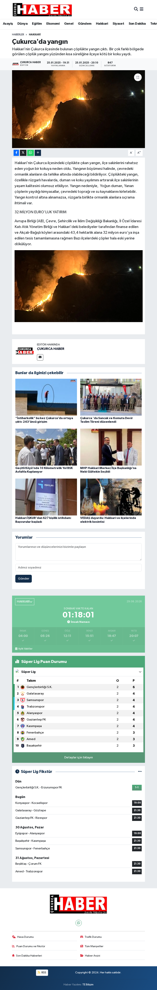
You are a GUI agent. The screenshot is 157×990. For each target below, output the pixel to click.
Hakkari (102, 23)
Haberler (18, 34)
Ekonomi (53, 23)
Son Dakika (137, 23)
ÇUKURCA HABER (50, 349)
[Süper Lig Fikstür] (140, 771)
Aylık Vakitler (25, 648)
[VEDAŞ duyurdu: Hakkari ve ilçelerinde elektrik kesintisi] (111, 497)
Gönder (23, 578)
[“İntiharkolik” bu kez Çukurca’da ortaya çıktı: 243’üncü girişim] (46, 397)
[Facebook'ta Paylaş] (16, 153)
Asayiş (8, 23)
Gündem (84, 23)
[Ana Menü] (141, 9)
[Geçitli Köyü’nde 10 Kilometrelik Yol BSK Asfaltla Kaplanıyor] (46, 447)
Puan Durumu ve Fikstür (30, 946)
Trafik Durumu (93, 936)
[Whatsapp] (78, 923)
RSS (43, 972)
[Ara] (136, 9)
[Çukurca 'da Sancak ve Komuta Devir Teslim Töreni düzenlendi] (111, 397)
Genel (69, 23)
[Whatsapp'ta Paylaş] (30, 153)
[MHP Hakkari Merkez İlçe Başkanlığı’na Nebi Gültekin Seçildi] (111, 447)
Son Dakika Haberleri (29, 955)
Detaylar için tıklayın (78, 757)
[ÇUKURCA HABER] (24, 351)
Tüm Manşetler (94, 946)
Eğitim (37, 23)
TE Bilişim (87, 984)
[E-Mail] (40, 357)
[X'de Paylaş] (23, 153)
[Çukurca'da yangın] (78, 109)
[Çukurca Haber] (42, 9)
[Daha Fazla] (38, 153)
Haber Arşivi (92, 955)
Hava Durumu (25, 936)
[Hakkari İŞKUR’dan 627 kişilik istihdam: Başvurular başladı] (46, 497)
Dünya (22, 23)
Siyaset (118, 23)
